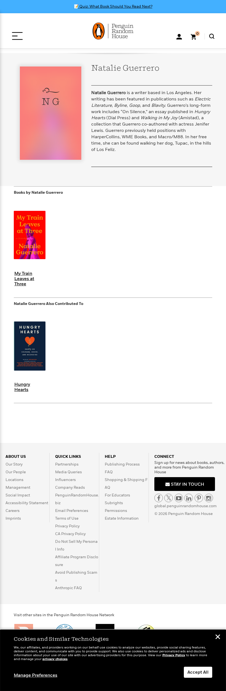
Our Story (14, 464)
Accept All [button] (198, 672)
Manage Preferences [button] (35, 675)
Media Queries (68, 472)
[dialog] (113, 660)
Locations (14, 479)
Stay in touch (187, 484)
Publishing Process (122, 464)
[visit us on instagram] (209, 498)
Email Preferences (71, 510)
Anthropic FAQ (68, 588)
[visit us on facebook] (158, 498)
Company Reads (70, 487)
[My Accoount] (179, 36)
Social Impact (18, 495)
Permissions (116, 510)
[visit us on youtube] (178, 498)
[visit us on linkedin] (188, 498)
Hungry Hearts (22, 387)
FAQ (109, 472)
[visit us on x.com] (168, 498)
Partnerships (67, 464)
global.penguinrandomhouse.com (185, 506)
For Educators (117, 495)
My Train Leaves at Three (24, 278)
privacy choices (55, 659)
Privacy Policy (67, 526)
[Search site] (211, 36)
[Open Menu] (17, 36)
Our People (16, 472)
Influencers (65, 479)
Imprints (13, 518)
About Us (16, 456)
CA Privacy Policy (70, 533)
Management (18, 487)
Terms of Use (67, 518)
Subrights (114, 503)
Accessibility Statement (27, 503)
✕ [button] (217, 637)
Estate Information (122, 518)
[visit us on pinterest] (199, 498)
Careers (13, 510)
